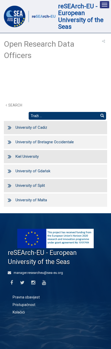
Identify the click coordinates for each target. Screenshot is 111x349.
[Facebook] (11, 282)
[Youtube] (44, 282)
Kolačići (19, 312)
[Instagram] (33, 282)
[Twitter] (22, 282)
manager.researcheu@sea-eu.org (38, 273)
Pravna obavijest (26, 297)
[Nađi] (102, 116)
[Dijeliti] (103, 41)
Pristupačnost (24, 305)
